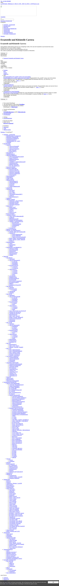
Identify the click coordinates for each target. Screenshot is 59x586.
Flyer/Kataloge (6, 114)
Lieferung (5, 577)
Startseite (3, 36)
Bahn (5, 27)
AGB (4, 128)
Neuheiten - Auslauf (9, 24)
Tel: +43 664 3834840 (6, 1)
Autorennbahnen (8, 32)
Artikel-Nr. (5, 74)
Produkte (5, 70)
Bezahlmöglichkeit (7, 118)
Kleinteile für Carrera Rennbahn (10, 92)
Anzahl (5, 72)
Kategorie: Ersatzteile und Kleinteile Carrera (13, 58)
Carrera (3, 65)
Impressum (5, 127)
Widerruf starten (7, 129)
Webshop (3, 132)
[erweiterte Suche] (1, 18)
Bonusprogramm (7, 113)
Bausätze (6, 26)
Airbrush (6, 31)
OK (53, 582)
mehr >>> (18, 80)
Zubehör (6, 30)
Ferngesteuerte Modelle (9, 28)
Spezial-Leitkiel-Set (7, 86)
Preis (4, 71)
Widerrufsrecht (21, 112)
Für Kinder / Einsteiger (9, 33)
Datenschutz (6, 579)
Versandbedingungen (8, 112)
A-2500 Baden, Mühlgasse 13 (17, 3)
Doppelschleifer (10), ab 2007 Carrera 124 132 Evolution (16, 78)
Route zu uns (36, 3)
